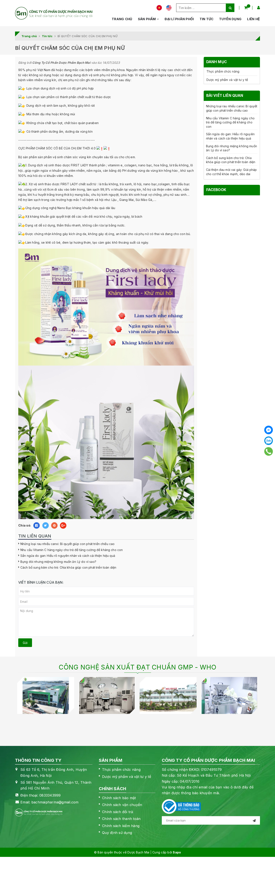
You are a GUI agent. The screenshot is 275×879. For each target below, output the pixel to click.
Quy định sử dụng (117, 832)
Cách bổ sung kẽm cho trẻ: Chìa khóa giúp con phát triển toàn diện (68, 567)
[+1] (63, 525)
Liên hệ (253, 19)
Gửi (25, 643)
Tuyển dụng (230, 19)
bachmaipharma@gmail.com (55, 802)
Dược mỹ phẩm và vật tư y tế (227, 80)
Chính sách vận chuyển (122, 805)
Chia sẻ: (24, 525)
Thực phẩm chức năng (223, 71)
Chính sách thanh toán (121, 819)
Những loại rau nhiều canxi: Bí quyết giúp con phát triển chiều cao (67, 544)
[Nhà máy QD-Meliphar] (168, 695)
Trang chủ (122, 19)
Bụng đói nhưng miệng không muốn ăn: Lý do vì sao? (58, 561)
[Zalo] (268, 440)
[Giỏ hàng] (246, 7)
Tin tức (207, 19)
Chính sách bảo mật (119, 798)
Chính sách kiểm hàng (120, 826)
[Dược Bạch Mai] (53, 13)
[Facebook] (268, 430)
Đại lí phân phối (179, 19)
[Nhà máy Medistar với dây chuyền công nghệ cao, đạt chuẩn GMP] (106, 695)
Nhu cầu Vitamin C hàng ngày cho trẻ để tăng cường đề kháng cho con (71, 550)
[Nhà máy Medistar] (45, 695)
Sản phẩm (147, 19)
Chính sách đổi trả (117, 812)
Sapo (177, 852)
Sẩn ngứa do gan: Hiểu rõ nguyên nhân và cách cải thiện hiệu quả (67, 555)
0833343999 (50, 795)
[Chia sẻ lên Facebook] (36, 525)
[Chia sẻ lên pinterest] (54, 525)
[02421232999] (268, 451)
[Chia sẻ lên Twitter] (45, 525)
